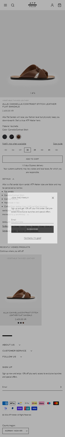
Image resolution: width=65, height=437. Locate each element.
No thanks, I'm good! (32, 238)
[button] (53, 198)
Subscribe (32, 230)
